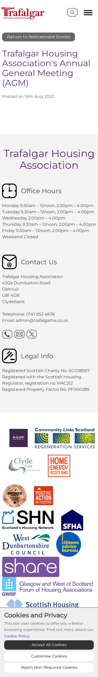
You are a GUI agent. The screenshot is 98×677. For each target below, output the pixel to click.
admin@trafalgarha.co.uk (42, 320)
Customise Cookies (49, 656)
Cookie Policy (17, 636)
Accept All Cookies (49, 644)
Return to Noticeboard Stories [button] (38, 36)
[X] (32, 334)
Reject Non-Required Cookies (49, 667)
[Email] (19, 334)
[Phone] (7, 334)
